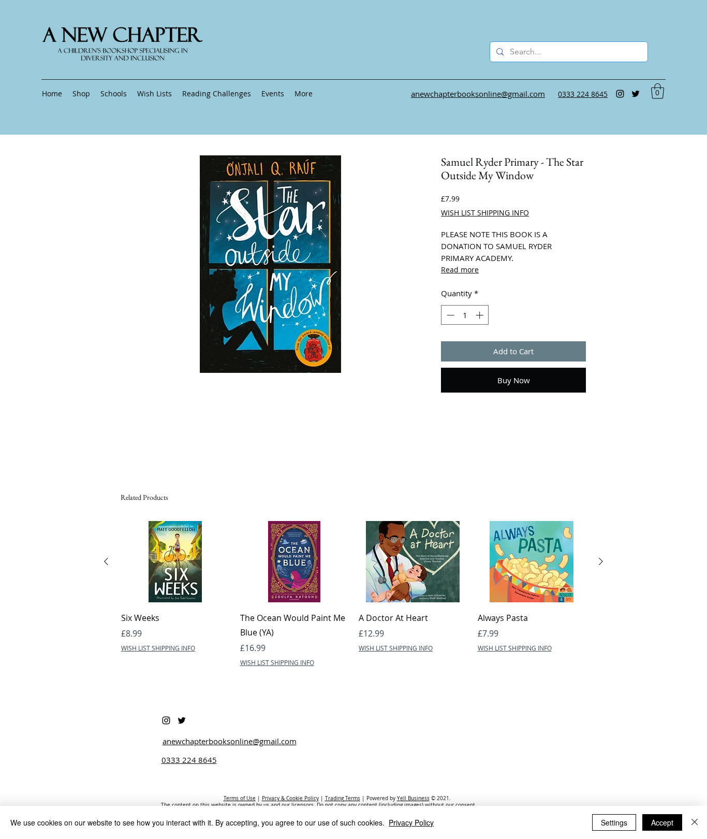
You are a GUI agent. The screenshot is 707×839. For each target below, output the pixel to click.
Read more (460, 269)
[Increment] (481, 315)
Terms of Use (240, 798)
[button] (657, 91)
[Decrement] (449, 315)
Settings (614, 822)
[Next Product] (601, 561)
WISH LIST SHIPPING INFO (485, 213)
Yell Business (413, 798)
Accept (662, 822)
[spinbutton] (465, 315)
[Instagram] (620, 94)
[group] (353, 594)
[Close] (694, 822)
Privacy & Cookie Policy (290, 798)
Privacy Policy (411, 822)
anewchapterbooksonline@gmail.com (230, 741)
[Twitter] (635, 94)
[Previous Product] (106, 561)
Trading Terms (342, 798)
